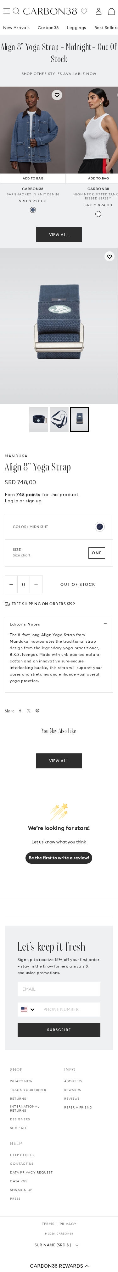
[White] (98, 214)
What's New (21, 1081)
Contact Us (21, 1164)
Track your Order (28, 1090)
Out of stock (77, 584)
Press (15, 1199)
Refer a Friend (78, 1107)
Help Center (22, 1155)
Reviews (72, 1099)
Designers (20, 1119)
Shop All (18, 1128)
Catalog (18, 1181)
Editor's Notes (25, 624)
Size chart (22, 555)
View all (59, 234)
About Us (73, 1081)
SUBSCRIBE (59, 1030)
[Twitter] (28, 710)
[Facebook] (20, 710)
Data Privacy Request (31, 1172)
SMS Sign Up (21, 1190)
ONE (97, 553)
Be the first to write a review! (59, 858)
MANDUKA (16, 456)
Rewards (72, 1090)
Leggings (76, 27)
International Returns (24, 1108)
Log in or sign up (23, 501)
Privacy (68, 1224)
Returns (18, 1099)
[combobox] (28, 1009)
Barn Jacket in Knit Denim (33, 194)
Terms (48, 1224)
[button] (59, 1265)
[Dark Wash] (33, 210)
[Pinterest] (37, 710)
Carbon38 (48, 27)
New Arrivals (16, 27)
